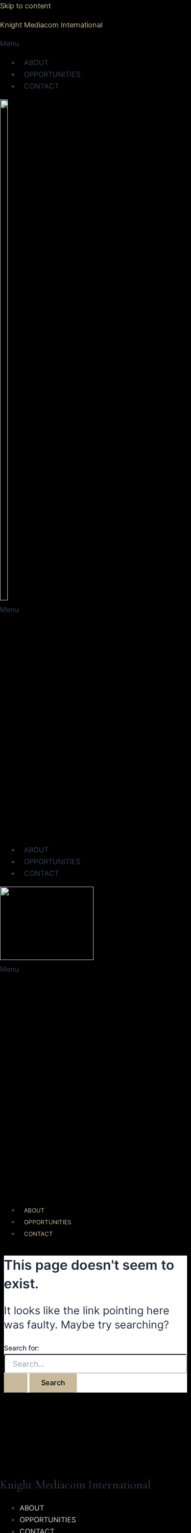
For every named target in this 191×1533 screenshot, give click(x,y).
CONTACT (41, 86)
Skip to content (25, 5)
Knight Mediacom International (51, 25)
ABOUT (36, 62)
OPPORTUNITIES (52, 74)
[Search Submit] (15, 1383)
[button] (95, 43)
